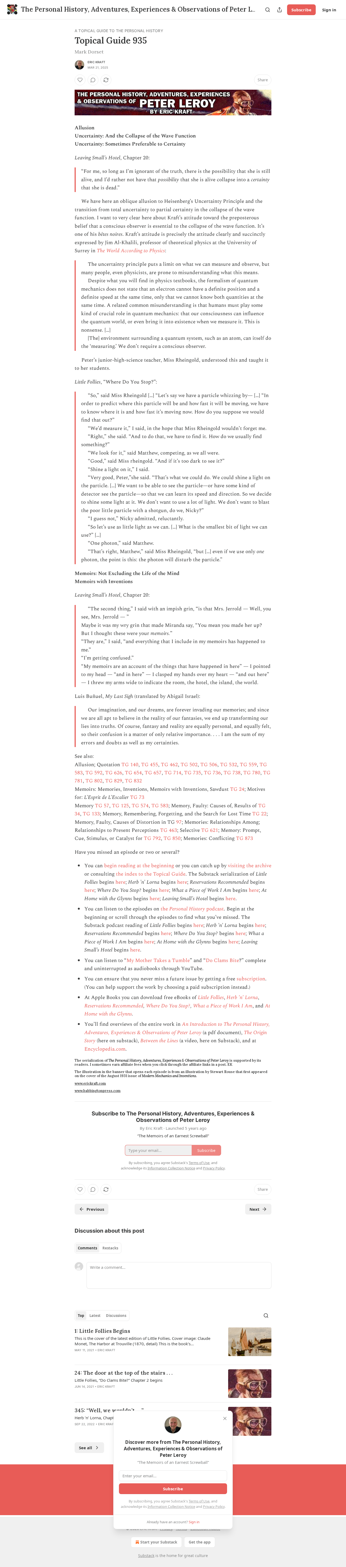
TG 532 (228, 765)
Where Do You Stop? (168, 1006)
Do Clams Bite (222, 960)
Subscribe (301, 9)
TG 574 (140, 806)
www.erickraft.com (90, 1083)
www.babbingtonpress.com (98, 1090)
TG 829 (113, 781)
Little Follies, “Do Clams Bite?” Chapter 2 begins (118, 1380)
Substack (146, 1555)
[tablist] (98, 1248)
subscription (251, 979)
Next (254, 1209)
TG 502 (189, 765)
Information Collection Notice (171, 1506)
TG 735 (192, 773)
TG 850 (172, 838)
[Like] (80, 80)
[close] (225, 1418)
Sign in (329, 9)
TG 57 (102, 806)
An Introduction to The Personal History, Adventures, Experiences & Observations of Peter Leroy (177, 1028)
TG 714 (172, 773)
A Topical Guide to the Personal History (119, 30)
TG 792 (152, 838)
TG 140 (129, 765)
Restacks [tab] (110, 1248)
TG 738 (232, 773)
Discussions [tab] (116, 1315)
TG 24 (237, 789)
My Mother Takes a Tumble (158, 960)
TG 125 (120, 806)
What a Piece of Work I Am (222, 1006)
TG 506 (208, 765)
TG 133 (91, 814)
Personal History (187, 909)
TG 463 (168, 830)
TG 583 (159, 806)
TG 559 (248, 765)
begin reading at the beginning (139, 866)
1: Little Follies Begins (102, 1331)
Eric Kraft (96, 62)
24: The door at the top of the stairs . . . (123, 1373)
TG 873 (244, 838)
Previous (95, 1209)
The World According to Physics (131, 251)
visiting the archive (249, 866)
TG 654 (133, 773)
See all (85, 1447)
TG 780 (251, 773)
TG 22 (259, 814)
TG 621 (209, 830)
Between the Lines (159, 1041)
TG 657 (153, 773)
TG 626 (113, 773)
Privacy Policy (214, 1506)
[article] (173, 1344)
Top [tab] (81, 1315)
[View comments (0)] (93, 80)
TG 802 (93, 781)
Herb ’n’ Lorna (242, 997)
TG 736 (212, 773)
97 (179, 822)
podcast (214, 909)
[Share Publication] (279, 9)
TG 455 (149, 765)
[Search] (267, 9)
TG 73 (137, 797)
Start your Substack (158, 1542)
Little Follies (211, 997)
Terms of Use (199, 1501)
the (165, 909)
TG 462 (169, 765)
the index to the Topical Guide (150, 874)
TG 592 (93, 773)
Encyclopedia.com (104, 1049)
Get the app (200, 1542)
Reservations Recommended (113, 1006)
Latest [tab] (95, 1315)
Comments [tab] (87, 1248)
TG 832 (133, 781)
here (120, 882)
